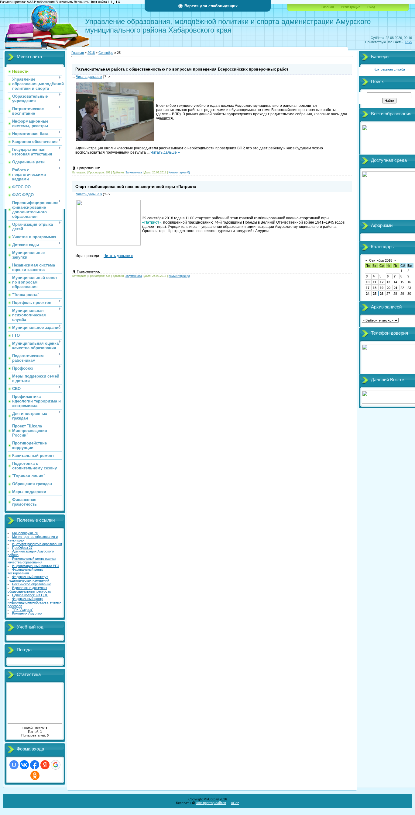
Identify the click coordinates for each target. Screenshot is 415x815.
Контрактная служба (389, 69)
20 (388, 288)
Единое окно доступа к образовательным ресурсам (30, 589)
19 (381, 288)
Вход (371, 7)
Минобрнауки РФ (25, 533)
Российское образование (31, 584)
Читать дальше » (89, 76)
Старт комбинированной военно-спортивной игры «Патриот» (135, 186)
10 (367, 282)
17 (367, 288)
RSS (408, 42)
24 (367, 293)
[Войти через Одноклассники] (34, 775)
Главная (327, 7)
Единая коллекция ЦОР (30, 595)
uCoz (235, 803)
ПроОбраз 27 (22, 547)
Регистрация (350, 7)
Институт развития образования (37, 544)
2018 (91, 52)
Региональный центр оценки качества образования (32, 560)
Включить (81, 2)
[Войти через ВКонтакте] (24, 764)
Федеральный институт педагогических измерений (28, 578)
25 (374, 293)
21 (395, 288)
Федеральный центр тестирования (25, 571)
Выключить (64, 2)
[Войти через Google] (55, 765)
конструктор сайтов (211, 803)
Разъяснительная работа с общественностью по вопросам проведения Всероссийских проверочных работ (181, 69)
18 (374, 288)
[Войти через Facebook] (34, 764)
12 (381, 282)
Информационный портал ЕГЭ (35, 566)
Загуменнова (133, 172)
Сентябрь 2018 (380, 260)
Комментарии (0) (179, 172)
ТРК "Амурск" (22, 609)
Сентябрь (105, 52)
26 (381, 293)
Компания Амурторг (27, 613)
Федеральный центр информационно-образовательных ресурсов (34, 602)
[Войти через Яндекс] (45, 764)
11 (374, 282)
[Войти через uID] (14, 764)
